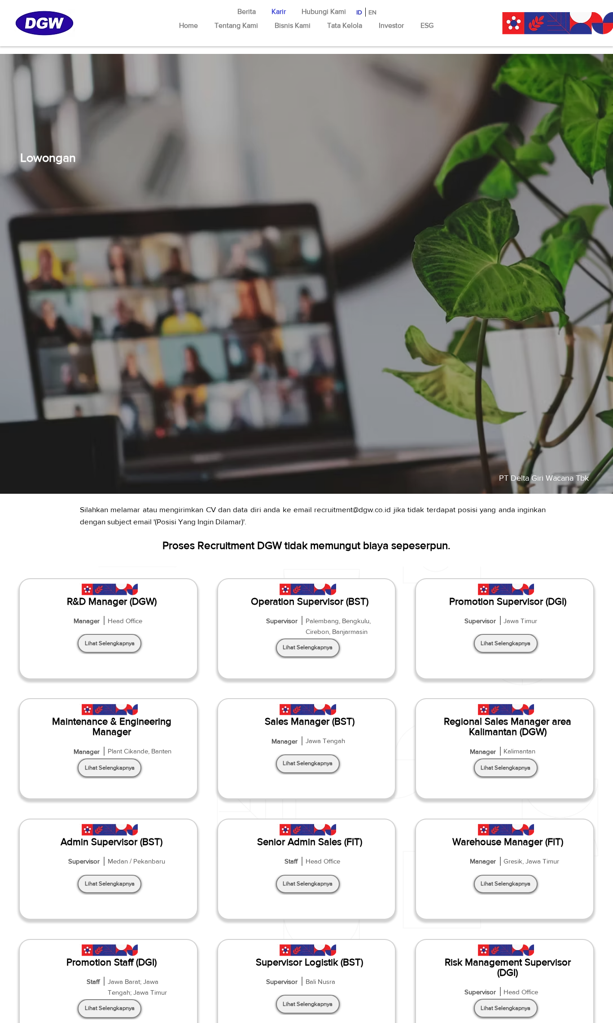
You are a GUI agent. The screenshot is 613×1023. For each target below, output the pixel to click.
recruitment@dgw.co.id (352, 509)
